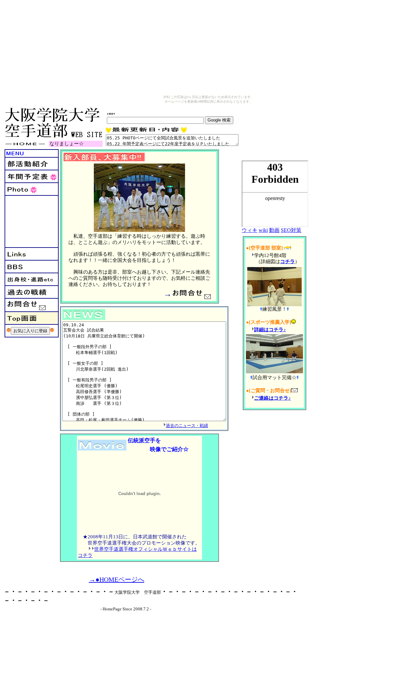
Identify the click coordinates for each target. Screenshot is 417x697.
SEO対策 (291, 230)
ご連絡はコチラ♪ (272, 398)
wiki (263, 230)
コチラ (287, 261)
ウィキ (249, 230)
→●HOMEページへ (116, 579)
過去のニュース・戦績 (187, 425)
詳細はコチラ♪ (270, 329)
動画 (274, 230)
